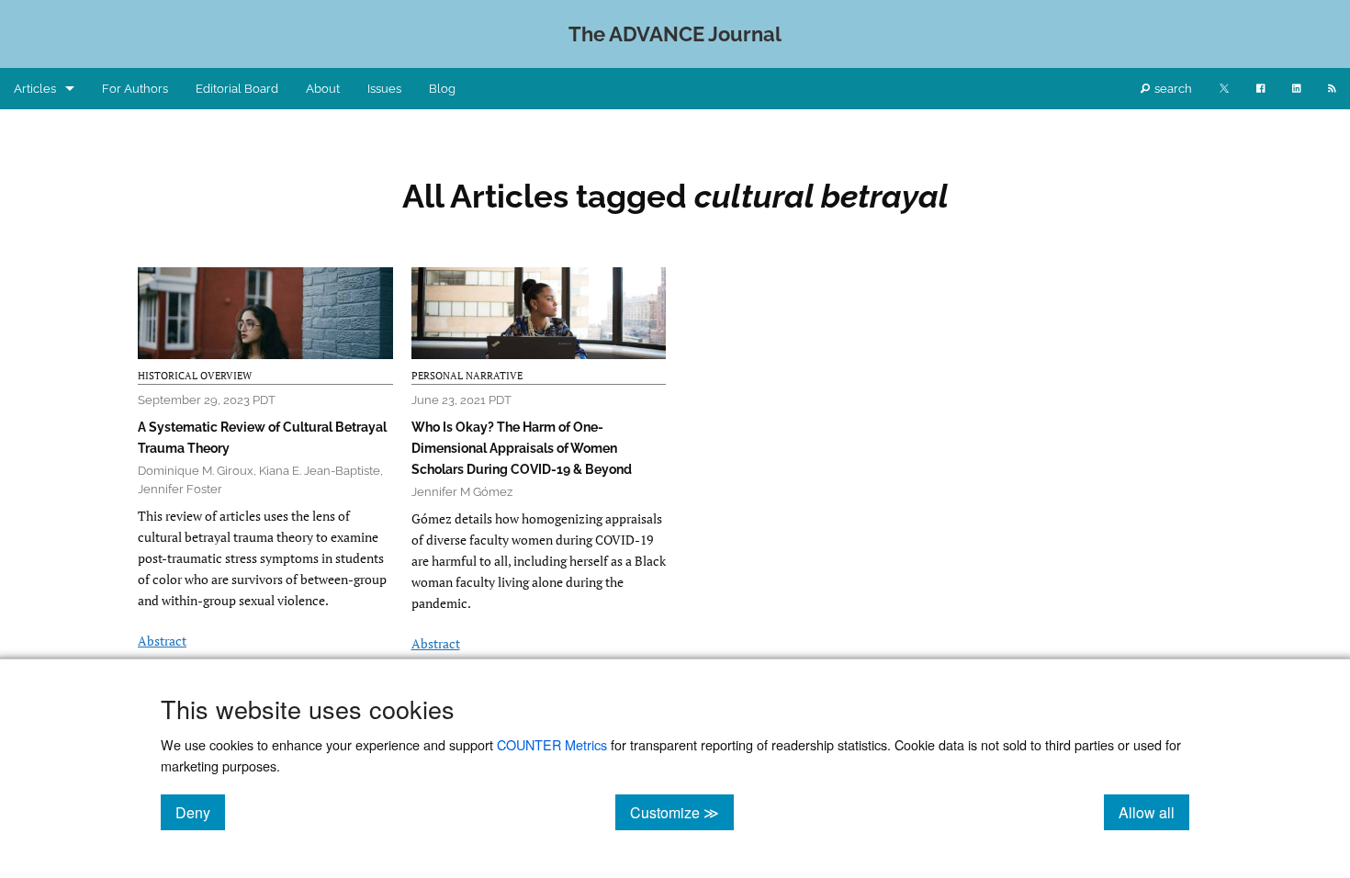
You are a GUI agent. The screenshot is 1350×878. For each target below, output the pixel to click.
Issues (384, 89)
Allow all (1154, 812)
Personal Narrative (467, 375)
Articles (35, 89)
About (323, 89)
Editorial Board (237, 89)
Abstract (162, 640)
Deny (200, 812)
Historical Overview (195, 375)
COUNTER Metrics (552, 744)
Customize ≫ (682, 812)
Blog (442, 89)
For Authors (135, 89)
